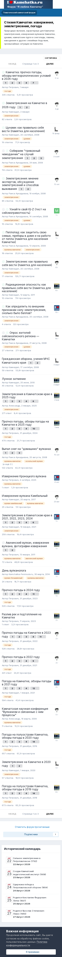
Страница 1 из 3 (31, 63)
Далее (50, 63)
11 (34, 594)
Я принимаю (32, 951)
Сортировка (51, 58)
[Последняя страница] (57, 63)
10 (34, 428)
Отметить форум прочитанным (31, 827)
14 (34, 741)
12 (34, 688)
